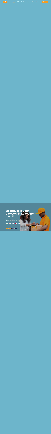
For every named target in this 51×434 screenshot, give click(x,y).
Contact (33, 1)
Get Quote (13, 228)
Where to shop (23, 1)
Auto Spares (29, 1)
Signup (8, 228)
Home (14, 1)
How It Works (18, 1)
